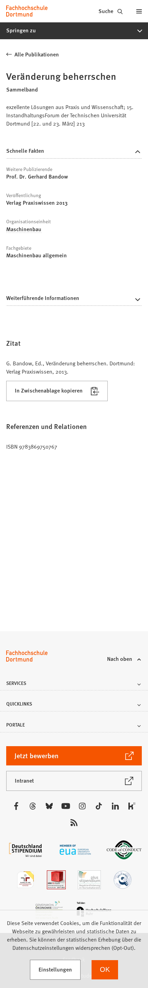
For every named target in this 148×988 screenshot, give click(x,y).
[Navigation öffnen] (139, 11)
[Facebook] (16, 806)
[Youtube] (65, 806)
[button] (74, 30)
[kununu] (132, 806)
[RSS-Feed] (74, 822)
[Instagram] (82, 806)
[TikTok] (99, 806)
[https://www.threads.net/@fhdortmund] (32, 806)
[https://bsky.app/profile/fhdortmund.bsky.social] (49, 806)
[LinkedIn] (115, 806)
